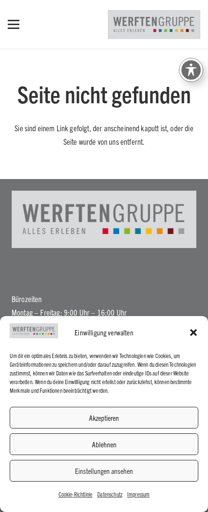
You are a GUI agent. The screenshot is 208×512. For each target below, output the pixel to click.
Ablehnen (104, 444)
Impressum (138, 494)
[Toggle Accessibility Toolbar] (191, 70)
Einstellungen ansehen (104, 470)
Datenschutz (109, 494)
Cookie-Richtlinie (76, 494)
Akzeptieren (104, 417)
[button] (193, 332)
